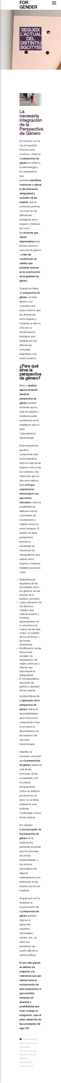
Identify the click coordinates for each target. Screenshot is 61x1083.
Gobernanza (30, 1039)
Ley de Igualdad (28, 1051)
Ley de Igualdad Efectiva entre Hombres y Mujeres (30, 149)
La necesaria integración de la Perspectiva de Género (31, 122)
